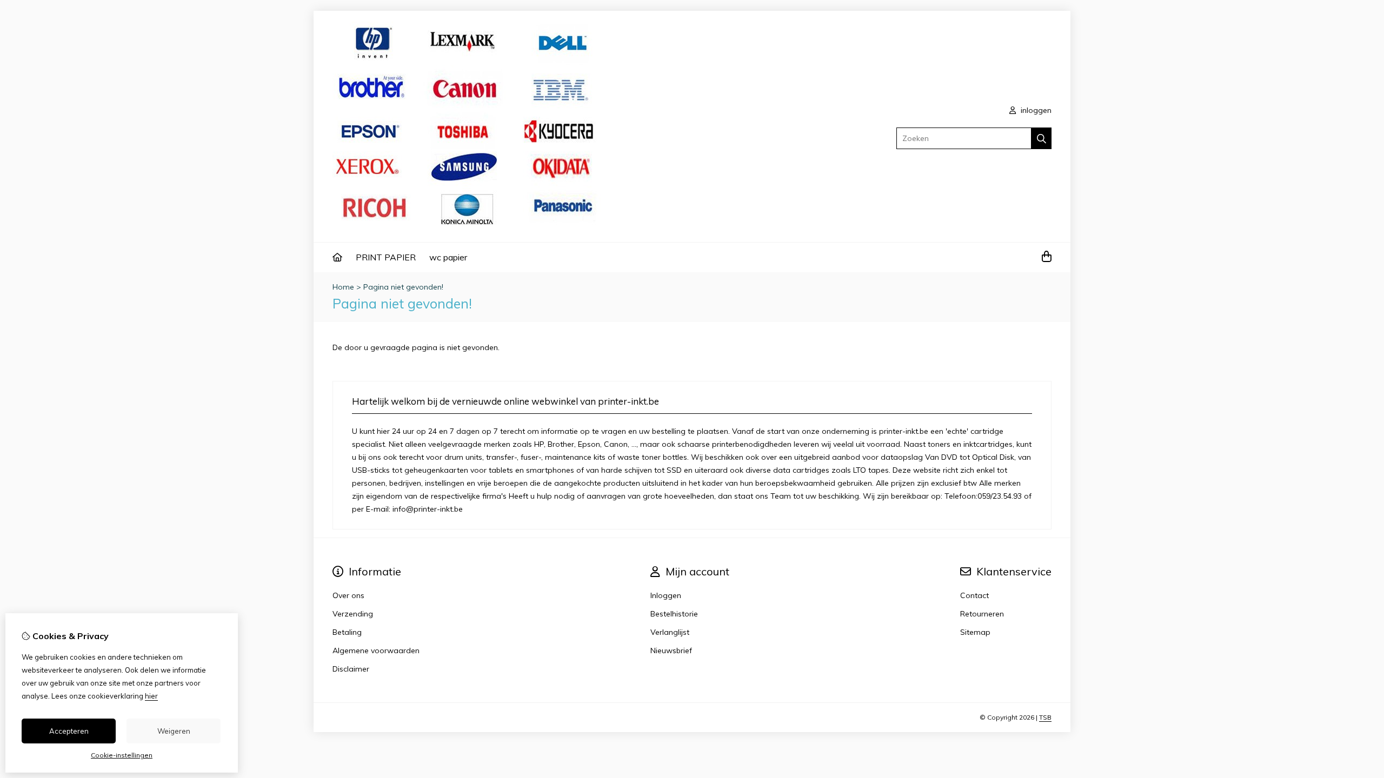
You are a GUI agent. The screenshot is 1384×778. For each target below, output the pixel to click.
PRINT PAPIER (386, 257)
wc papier (448, 257)
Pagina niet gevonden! (403, 287)
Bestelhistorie (674, 614)
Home (343, 287)
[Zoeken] (1042, 138)
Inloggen (665, 595)
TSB (1045, 717)
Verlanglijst (669, 632)
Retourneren (982, 614)
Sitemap (975, 632)
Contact (974, 595)
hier (151, 696)
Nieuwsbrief (671, 650)
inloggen (1035, 110)
